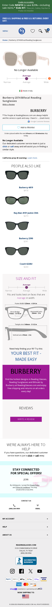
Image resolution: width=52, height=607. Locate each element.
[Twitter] (31, 573)
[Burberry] (40, 110)
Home (5, 40)
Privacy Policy (34, 485)
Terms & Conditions (23, 487)
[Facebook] (21, 573)
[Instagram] (12, 573)
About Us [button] (7, 535)
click (30, 455)
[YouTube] (40, 573)
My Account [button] (9, 518)
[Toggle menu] (5, 31)
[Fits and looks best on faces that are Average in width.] (26, 82)
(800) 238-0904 (14, 509)
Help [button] (5, 527)
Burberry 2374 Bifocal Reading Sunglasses (25, 40)
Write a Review (9, 104)
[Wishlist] (32, 31)
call (12, 146)
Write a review (26, 419)
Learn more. (32, 158)
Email (37, 509)
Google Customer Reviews (40, 121)
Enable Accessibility (26, 2)
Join (26, 479)
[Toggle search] (40, 31)
